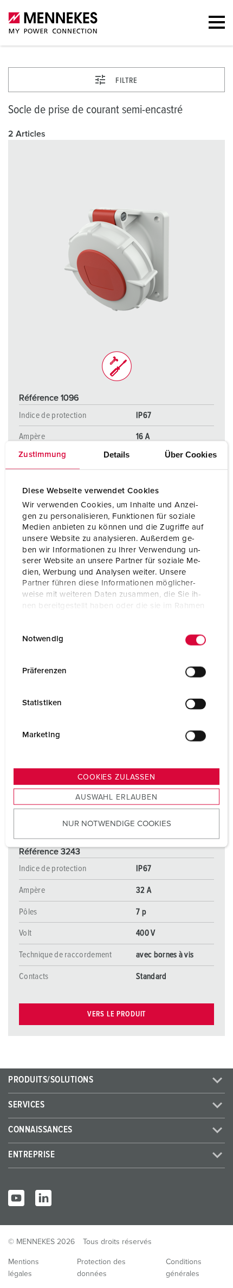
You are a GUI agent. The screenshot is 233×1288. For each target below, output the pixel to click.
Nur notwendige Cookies (116, 824)
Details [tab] (116, 454)
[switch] (195, 672)
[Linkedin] (43, 1198)
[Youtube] (16, 1198)
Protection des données (101, 1268)
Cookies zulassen (116, 777)
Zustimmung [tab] (42, 454)
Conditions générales (184, 1268)
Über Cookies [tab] (191, 454)
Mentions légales (23, 1268)
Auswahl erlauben (116, 797)
